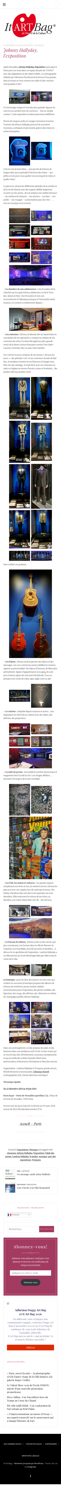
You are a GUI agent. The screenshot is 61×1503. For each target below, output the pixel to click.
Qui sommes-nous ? (13, 1444)
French (15, 1214)
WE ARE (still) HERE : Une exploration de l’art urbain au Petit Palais (29, 1407)
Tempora (36, 1160)
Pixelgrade (31, 1467)
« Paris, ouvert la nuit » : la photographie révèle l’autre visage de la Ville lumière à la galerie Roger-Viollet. (29, 1377)
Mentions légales (30, 1455)
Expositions (26, 45)
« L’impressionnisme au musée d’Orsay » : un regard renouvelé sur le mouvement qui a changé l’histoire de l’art (30, 1417)
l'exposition (38, 1153)
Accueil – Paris (30, 1123)
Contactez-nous (34, 1444)
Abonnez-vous (30, 1282)
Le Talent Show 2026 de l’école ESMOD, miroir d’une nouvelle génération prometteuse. (28, 1389)
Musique (39, 45)
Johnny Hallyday (24, 1153)
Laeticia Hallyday (20, 1156)
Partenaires (51, 1444)
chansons (11, 1153)
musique (43, 1156)
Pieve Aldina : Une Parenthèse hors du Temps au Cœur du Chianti (27, 1399)
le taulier (34, 1156)
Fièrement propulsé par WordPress (28, 1463)
